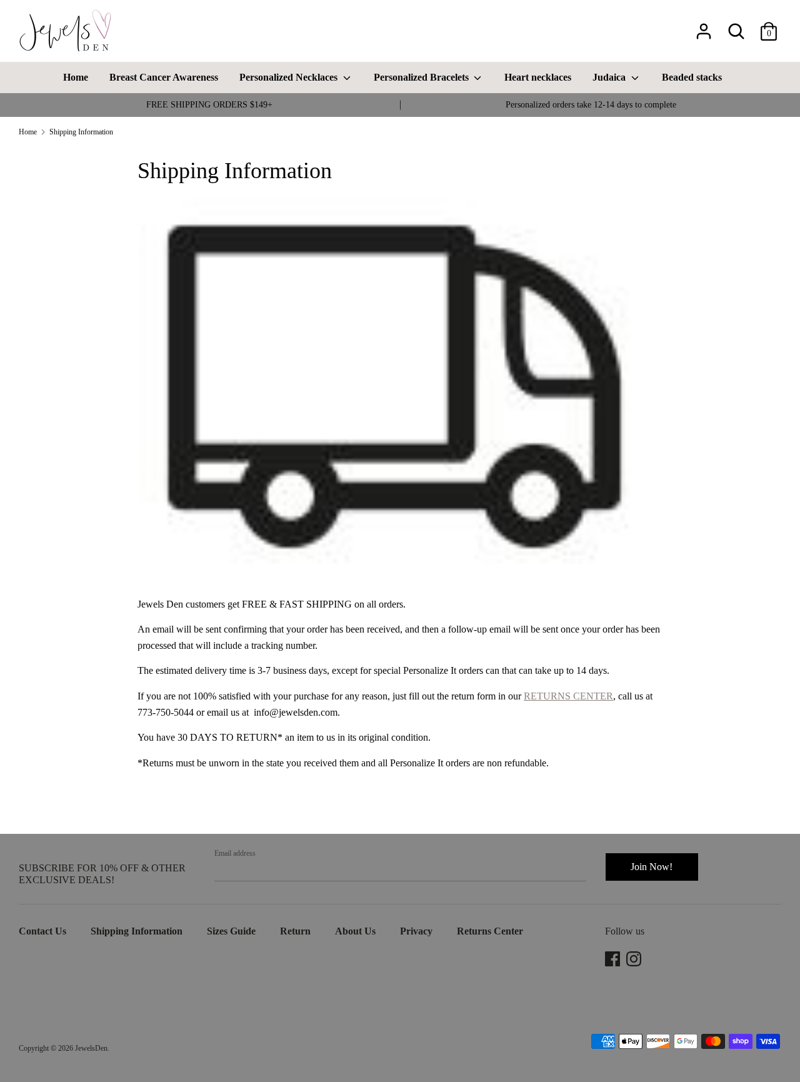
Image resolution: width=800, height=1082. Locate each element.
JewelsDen (91, 1048)
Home (75, 77)
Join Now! (651, 866)
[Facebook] (613, 959)
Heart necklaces (537, 77)
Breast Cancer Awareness (163, 77)
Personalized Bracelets (422, 77)
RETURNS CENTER (568, 696)
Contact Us (42, 931)
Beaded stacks (692, 77)
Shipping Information (136, 931)
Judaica (610, 77)
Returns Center (490, 931)
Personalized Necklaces (289, 77)
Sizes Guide (231, 931)
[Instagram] (635, 959)
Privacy (416, 931)
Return (295, 931)
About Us (355, 931)
